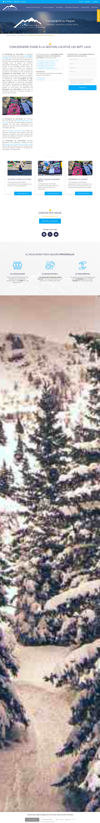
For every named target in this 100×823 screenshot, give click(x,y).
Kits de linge (94, 7)
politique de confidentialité (78, 83)
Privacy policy (71, 819)
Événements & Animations (72, 7)
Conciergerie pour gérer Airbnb (45, 67)
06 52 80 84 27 (8, 2)
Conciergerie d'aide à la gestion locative (47, 60)
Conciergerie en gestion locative (45, 62)
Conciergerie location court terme (46, 65)
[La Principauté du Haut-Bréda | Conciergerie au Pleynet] (10, 7)
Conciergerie (59, 7)
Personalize (60, 819)
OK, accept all (33, 819)
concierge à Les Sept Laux (15, 131)
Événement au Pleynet (78, 179)
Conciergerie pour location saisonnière (47, 68)
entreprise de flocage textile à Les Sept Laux (17, 144)
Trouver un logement (48, 7)
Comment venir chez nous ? (33, 7)
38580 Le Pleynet (21, 2)
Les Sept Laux (21, 35)
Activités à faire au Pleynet (19, 179)
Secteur (14, 35)
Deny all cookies (47, 819)
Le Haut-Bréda (41, 78)
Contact (95, 2)
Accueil (81, 2)
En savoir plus (23, 193)
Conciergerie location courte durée (46, 64)
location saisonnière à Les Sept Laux (17, 121)
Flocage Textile (85, 7)
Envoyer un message (50, 221)
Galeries (87, 2)
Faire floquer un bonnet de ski (49, 180)
